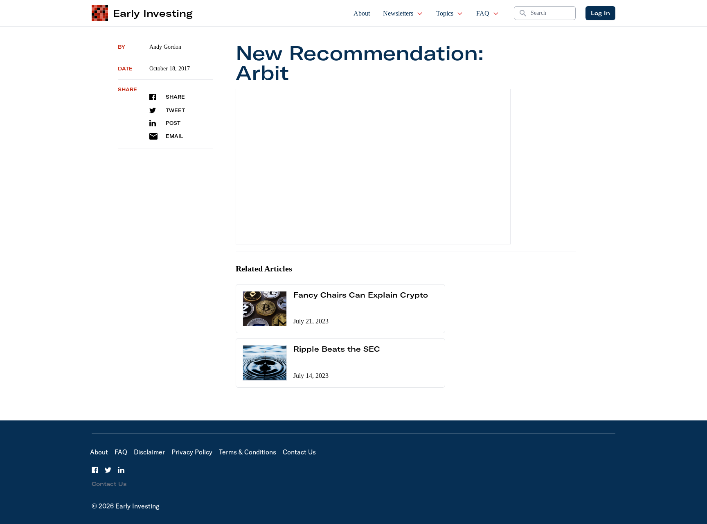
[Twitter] (108, 470)
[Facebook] (95, 470)
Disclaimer (149, 452)
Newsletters (398, 13)
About (362, 13)
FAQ (482, 13)
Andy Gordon (165, 47)
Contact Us (299, 452)
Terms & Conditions (247, 452)
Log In (600, 13)
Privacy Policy (191, 452)
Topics (444, 13)
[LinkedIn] (121, 470)
